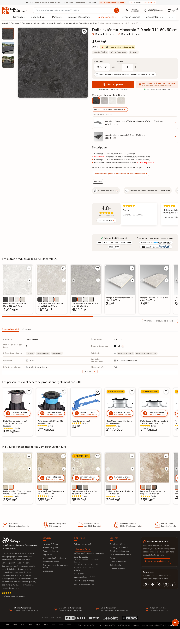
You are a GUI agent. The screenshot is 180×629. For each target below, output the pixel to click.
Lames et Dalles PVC (79, 17)
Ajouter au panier (113, 84)
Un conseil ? (144, 2)
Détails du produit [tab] (10, 329)
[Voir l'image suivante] (29, 280)
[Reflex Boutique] (15, 10)
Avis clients (79, 573)
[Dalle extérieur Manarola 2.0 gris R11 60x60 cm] (104, 100)
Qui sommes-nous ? (82, 544)
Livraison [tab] (26, 329)
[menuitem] (8, 34)
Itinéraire (77, 570)
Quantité (121, 61)
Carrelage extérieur (118, 547)
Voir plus (98, 181)
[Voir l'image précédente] (5, 280)
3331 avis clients (18, 596)
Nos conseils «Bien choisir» (54, 558)
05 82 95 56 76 (79, 553)
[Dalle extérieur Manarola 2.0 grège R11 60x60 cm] (121, 100)
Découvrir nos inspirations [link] (155, 561)
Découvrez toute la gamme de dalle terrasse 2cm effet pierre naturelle (119, 174)
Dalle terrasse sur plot (119, 554)
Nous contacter (82, 549)
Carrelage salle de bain (119, 551)
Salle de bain (38, 17)
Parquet (56, 17)
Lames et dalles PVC (118, 561)
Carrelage (18, 17)
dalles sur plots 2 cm (139, 167)
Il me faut (98, 61)
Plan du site (173, 625)
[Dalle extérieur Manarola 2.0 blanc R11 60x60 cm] (112, 100)
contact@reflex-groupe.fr (95, 553)
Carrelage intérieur (118, 544)
